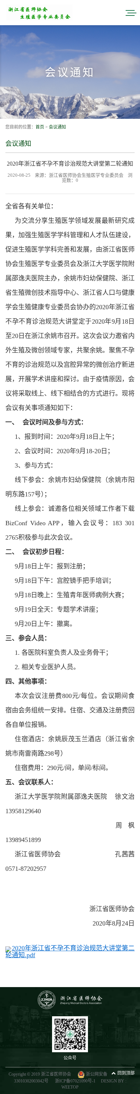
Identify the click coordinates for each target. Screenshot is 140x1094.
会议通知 (57, 127)
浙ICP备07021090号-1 (75, 1081)
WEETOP (70, 1087)
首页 (40, 127)
